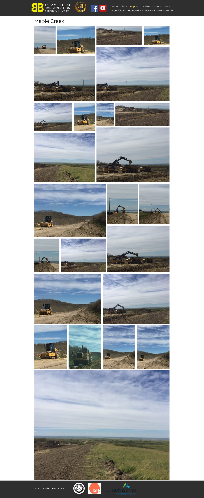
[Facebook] (94, 8)
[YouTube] (102, 8)
